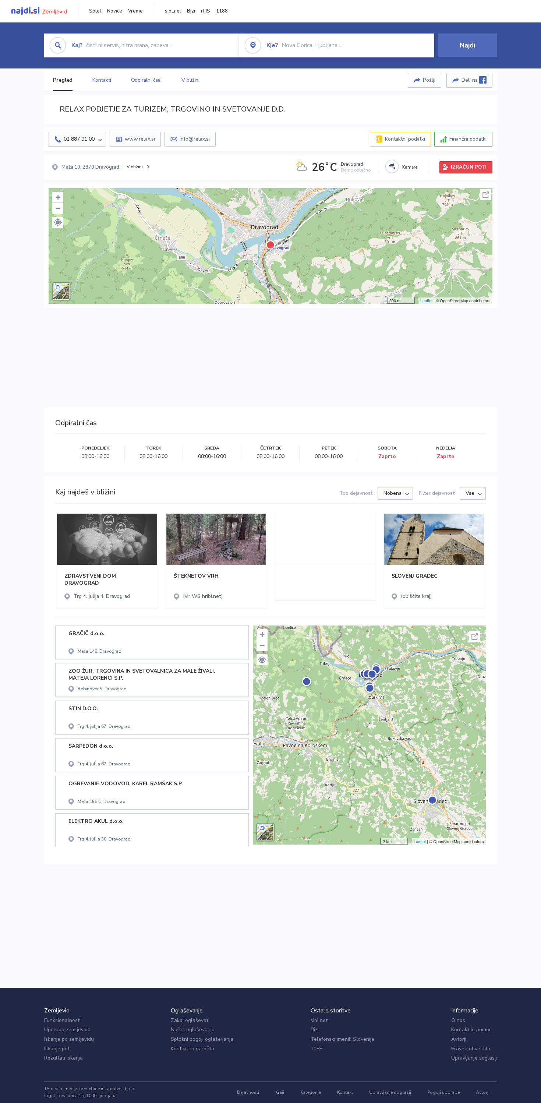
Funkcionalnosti (62, 1020)
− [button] (58, 208)
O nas (458, 1020)
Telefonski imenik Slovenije (342, 1039)
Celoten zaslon (485, 194)
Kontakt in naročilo (192, 1048)
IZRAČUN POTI (469, 167)
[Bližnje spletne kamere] (392, 166)
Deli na (470, 80)
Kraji (279, 1092)
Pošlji (429, 80)
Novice (114, 11)
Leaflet (426, 300)
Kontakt (345, 1092)
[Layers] (61, 291)
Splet (95, 11)
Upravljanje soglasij (474, 1057)
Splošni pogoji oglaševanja (202, 1039)
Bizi (191, 11)
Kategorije (310, 1092)
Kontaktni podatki (405, 138)
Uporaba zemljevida (67, 1029)
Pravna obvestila (470, 1048)
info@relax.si (195, 138)
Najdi (467, 45)
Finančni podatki (468, 138)
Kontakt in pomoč (471, 1029)
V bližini (190, 80)
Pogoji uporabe (443, 1092)
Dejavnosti (248, 1092)
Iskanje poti (57, 1048)
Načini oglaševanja (193, 1029)
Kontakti (101, 80)
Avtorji (458, 1039)
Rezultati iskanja (63, 1057)
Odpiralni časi (146, 80)
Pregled (63, 80)
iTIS (205, 11)
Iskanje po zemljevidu (69, 1039)
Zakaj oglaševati (190, 1020)
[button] (57, 222)
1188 (222, 11)
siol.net (173, 11)
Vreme (135, 11)
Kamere (409, 167)
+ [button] (58, 197)
